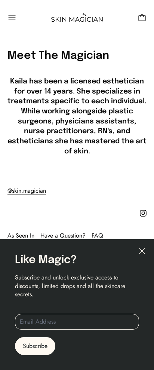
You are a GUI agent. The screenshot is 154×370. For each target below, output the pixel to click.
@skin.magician (26, 190)
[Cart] (142, 17)
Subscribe (35, 346)
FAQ (97, 235)
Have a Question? (63, 235)
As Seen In (20, 235)
